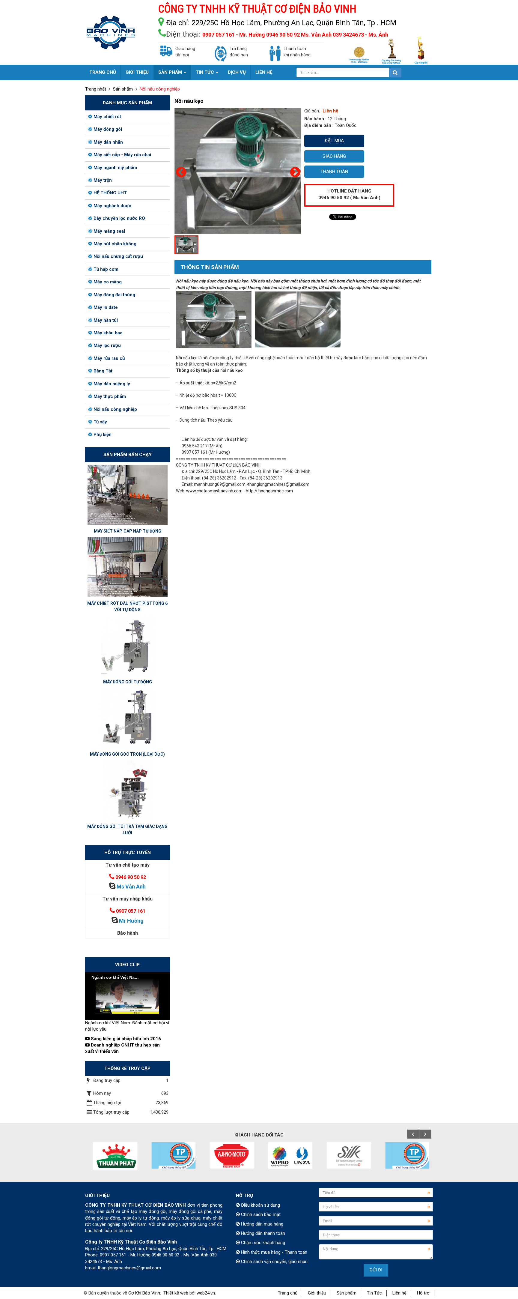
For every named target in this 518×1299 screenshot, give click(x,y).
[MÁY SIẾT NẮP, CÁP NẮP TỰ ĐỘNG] (128, 494)
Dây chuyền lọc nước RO (119, 218)
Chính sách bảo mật (260, 1214)
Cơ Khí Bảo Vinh (144, 1293)
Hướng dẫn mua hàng (261, 1224)
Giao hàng (334, 156)
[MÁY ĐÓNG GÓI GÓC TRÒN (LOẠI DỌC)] (127, 718)
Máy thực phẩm (110, 396)
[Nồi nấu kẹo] (257, 170)
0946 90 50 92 (130, 877)
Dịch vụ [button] (237, 72)
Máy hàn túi (106, 320)
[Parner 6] (346, 1155)
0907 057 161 (130, 911)
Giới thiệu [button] (137, 72)
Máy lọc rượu (107, 345)
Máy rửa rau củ (109, 358)
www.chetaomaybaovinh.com (214, 490)
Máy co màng (108, 282)
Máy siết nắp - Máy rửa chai (122, 154)
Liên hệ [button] (263, 72)
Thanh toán (334, 171)
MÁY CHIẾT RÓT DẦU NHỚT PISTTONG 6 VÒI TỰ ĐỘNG (127, 606)
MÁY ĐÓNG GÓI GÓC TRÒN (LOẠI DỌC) (127, 754)
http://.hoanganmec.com (269, 490)
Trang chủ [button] (102, 72)
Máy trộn (103, 180)
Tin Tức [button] (205, 72)
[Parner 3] (171, 1155)
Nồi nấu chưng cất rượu (118, 256)
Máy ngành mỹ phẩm (115, 167)
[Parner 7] (405, 1155)
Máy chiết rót (107, 116)
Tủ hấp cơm (106, 269)
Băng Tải (103, 371)
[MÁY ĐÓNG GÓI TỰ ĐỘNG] (127, 645)
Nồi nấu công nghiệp (115, 409)
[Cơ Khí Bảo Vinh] (111, 32)
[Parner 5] (288, 1155)
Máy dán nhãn (108, 142)
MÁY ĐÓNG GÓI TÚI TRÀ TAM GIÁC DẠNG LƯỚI (127, 829)
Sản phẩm (346, 1293)
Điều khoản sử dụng (260, 1205)
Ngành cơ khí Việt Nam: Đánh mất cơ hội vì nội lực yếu (127, 1026)
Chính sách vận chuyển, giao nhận (274, 1261)
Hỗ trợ (423, 1293)
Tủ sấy (100, 422)
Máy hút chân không (115, 243)
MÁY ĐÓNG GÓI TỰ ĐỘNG (127, 681)
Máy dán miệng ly (112, 384)
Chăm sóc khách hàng (262, 1242)
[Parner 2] (113, 1155)
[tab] (206, 267)
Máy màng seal (109, 231)
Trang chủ (287, 1293)
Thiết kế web (175, 1293)
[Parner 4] (229, 1155)
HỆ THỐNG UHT (110, 193)
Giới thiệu (317, 1293)
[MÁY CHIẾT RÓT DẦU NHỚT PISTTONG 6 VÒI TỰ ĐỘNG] (128, 567)
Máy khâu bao (108, 333)
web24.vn (206, 1293)
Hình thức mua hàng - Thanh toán (273, 1252)
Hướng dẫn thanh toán (262, 1233)
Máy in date (106, 307)
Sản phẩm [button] (170, 72)
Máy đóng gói (108, 129)
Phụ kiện (103, 434)
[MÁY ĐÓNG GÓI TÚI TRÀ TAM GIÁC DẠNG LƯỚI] (127, 790)
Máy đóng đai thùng (114, 294)
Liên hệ (399, 1293)
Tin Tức (374, 1293)
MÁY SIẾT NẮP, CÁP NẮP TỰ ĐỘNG (127, 531)
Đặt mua (334, 140)
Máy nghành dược (112, 205)
